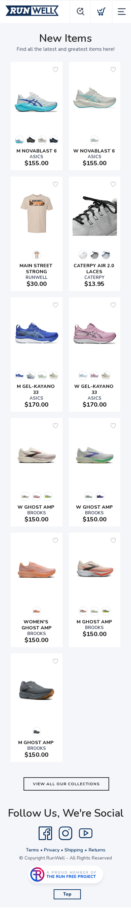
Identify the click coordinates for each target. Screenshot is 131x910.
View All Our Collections (66, 784)
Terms (32, 850)
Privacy (51, 850)
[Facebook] (45, 833)
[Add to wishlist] (55, 69)
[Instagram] (65, 833)
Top (67, 894)
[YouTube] (86, 833)
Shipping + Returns (84, 850)
